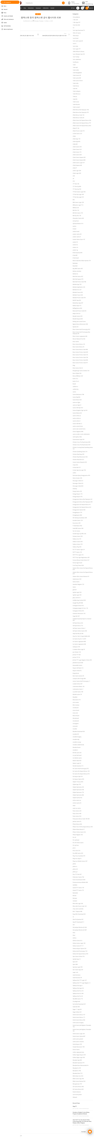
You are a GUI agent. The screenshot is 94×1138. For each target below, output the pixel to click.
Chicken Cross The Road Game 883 (81, 442)
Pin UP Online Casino (78, 842)
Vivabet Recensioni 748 (78, 1047)
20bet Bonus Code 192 (78, 115)
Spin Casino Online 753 (79, 956)
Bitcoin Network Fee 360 (79, 339)
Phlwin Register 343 (78, 834)
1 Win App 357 (76, 22)
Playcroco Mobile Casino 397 (80, 861)
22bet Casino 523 (77, 149)
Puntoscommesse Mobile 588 (80, 882)
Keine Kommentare (84, 1108)
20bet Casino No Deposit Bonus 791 (82, 123)
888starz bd (76, 207)
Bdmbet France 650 (78, 292)
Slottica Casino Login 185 (79, 943)
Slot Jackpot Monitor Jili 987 (80, 930)
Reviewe (75, 898)
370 (74, 181)
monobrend (76, 721)
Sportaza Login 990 (77, 967)
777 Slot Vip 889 (77, 186)
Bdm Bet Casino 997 (78, 276)
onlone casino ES (77, 803)
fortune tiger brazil (77, 562)
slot (74, 924)
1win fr (74, 43)
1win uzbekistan (77, 59)
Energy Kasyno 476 (77, 496)
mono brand (76, 710)
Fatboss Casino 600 (78, 541)
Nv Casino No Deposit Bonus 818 (81, 774)
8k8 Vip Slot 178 (77, 215)
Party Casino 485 (77, 813)
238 (74, 176)
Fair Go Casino (76, 531)
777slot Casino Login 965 (79, 191)
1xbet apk (75, 67)
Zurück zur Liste (38, 34)
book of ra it (76, 381)
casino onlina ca (77, 415)
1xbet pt (75, 96)
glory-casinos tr (76, 597)
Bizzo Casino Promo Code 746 (80, 357)
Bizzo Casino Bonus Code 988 (80, 349)
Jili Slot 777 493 (77, 654)
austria (74, 226)
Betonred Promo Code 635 (79, 311)
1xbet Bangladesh (77, 72)
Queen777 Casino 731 (78, 890)
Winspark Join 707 (77, 1084)
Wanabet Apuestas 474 (78, 1062)
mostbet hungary (77, 736)
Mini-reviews (76, 705)
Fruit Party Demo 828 (78, 565)
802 (74, 199)
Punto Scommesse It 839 (79, 879)
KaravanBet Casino (77, 665)
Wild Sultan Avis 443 (78, 1076)
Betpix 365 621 (76, 313)
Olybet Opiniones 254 (78, 787)
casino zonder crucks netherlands (81, 434)
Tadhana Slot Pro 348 (78, 993)
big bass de (75, 326)
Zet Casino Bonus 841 (78, 1089)
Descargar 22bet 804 (78, 486)
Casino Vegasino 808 (78, 431)
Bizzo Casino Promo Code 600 (80, 352)
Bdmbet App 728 (77, 284)
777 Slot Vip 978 (77, 189)
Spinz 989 (75, 964)
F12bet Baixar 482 (77, 525)
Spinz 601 (75, 961)
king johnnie (76, 673)
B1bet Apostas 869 (77, 252)
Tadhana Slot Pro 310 (78, 991)
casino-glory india (77, 437)
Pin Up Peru (76, 845)
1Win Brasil (76, 35)
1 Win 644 (75, 19)
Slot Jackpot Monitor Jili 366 (80, 927)
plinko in (75, 866)
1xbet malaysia (76, 91)
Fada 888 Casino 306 (78, 528)
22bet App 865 (76, 141)
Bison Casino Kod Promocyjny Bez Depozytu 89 (81, 332)
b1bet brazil (76, 258)
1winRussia (75, 62)
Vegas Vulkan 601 (77, 1012)
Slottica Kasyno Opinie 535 (79, 948)
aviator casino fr (77, 236)
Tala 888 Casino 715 (78, 998)
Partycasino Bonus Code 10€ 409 (81, 819)
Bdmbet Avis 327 (77, 289)
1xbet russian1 (76, 107)
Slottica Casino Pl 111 (78, 946)
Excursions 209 (76, 523)
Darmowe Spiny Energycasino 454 (81, 475)
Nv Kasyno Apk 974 (78, 776)
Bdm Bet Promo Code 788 (79, 281)
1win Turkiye (76, 56)
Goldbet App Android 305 (79, 600)
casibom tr (75, 386)
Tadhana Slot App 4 (77, 985)
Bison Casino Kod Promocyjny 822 (81, 329)
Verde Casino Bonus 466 (79, 1020)
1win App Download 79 (79, 30)
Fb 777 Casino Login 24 (79, 549)
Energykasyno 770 (77, 512)
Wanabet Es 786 (77, 1070)
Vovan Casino (76, 1049)
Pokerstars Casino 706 (78, 877)
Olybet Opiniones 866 (78, 795)
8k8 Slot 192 (76, 210)
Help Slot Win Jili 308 (78, 633)
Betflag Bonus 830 (77, 308)
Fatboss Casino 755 (78, 544)
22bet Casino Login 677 (79, 162)
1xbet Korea (76, 86)
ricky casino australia (78, 909)
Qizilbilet (75, 885)
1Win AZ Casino (77, 33)
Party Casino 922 (77, 816)
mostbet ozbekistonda (78, 744)
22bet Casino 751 (77, 152)
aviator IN (75, 242)
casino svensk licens (78, 426)
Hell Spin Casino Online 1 (79, 628)
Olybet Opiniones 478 (78, 789)
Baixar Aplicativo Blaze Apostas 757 (82, 260)
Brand (74, 384)
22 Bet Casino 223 (77, 133)
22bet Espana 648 (77, 165)
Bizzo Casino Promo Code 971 (80, 362)
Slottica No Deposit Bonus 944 (80, 953)
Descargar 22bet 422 (78, 483)
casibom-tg (75, 389)
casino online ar (77, 418)
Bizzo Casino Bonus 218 (79, 344)
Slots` (74, 935)
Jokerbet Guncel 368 (78, 662)
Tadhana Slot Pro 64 (78, 996)
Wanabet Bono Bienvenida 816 (80, 1065)
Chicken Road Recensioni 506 (80, 457)
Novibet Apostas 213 (78, 766)
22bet (74, 136)
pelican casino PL (77, 821)
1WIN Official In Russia (78, 51)
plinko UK (75, 869)
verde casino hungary (78, 1022)
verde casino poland (78, 1039)
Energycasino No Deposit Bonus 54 (81, 504)
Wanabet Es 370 (77, 1068)
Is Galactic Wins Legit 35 (79, 649)
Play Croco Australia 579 (79, 856)
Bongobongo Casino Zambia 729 (81, 370)
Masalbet (75, 697)
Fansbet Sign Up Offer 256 (79, 533)
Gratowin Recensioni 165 (79, 613)
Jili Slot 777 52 (76, 657)
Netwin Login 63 (77, 763)
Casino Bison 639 (77, 399)
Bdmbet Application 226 (79, 287)
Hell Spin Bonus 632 (78, 623)
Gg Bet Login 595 (77, 595)
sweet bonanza (76, 975)
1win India (75, 46)
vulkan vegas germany (78, 1052)
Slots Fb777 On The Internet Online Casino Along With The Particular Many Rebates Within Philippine (82, 1121)
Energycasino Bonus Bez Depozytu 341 (82, 499)
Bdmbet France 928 (78, 295)
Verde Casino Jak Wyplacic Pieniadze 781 (82, 1030)
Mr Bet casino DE (77, 752)
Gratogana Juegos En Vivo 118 (80, 608)
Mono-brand (76, 715)
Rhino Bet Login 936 (78, 903)
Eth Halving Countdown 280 (80, 517)
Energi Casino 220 (77, 491)
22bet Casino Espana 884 (79, 160)
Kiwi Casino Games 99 (78, 676)
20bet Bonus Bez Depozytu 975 (81, 112)
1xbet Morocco (76, 94)
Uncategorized (76, 1001)
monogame (76, 723)
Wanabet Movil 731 (78, 1073)
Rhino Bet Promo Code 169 (80, 906)
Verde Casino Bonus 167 (79, 1014)
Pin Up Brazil (76, 840)
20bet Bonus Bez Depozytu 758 (81, 109)
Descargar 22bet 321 (78, 480)
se (73, 916)
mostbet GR (76, 734)
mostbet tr (75, 750)
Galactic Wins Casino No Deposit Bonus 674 (83, 568)
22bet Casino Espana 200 (79, 157)
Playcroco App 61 (77, 858)
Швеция (75, 1097)
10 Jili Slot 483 (76, 25)
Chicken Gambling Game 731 (80, 451)
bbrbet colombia (77, 271)
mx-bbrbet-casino (77, 758)
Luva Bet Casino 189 (78, 691)
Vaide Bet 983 (76, 1006)
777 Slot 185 (76, 184)
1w (73, 27)
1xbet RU (75, 99)
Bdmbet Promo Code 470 (79, 297)
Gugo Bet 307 (76, 616)
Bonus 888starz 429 (78, 376)
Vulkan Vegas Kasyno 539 (79, 1055)
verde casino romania (78, 1041)
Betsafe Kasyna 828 (78, 319)
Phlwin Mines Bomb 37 (79, 829)
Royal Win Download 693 (79, 914)
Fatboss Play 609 (77, 547)
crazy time (75, 465)
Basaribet (75, 266)
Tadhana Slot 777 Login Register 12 (81, 983)
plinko (74, 864)
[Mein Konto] (78, 8)
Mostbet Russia (76, 747)
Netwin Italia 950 (77, 760)
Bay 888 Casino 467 (78, 268)
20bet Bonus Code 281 (78, 117)
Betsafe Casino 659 (77, 316)
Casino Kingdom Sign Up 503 (80, 410)
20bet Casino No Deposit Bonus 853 (82, 125)
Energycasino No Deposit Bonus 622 (82, 507)
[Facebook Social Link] (72, 8)
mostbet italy (76, 739)
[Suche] (63, 3)
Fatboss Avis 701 (77, 539)
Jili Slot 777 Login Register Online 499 (82, 660)
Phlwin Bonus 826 (77, 824)
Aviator (74, 229)
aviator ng (75, 250)
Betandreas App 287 (78, 303)
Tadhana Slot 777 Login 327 (80, 980)
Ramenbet (75, 893)
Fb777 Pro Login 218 (78, 555)
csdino (74, 472)
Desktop (75, 488)
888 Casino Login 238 (78, 202)
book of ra (75, 378)
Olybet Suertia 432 (77, 797)
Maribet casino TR (77, 694)
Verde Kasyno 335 (77, 1044)
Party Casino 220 (77, 811)
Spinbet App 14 (76, 959)
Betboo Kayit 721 (77, 305)
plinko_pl (75, 871)
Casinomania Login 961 (79, 439)
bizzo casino (76, 341)
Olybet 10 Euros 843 (78, 781)
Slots (74, 932)
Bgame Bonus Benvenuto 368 (80, 324)
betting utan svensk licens (79, 321)
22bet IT (75, 168)
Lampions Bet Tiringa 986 (79, 678)
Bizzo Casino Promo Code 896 (80, 360)
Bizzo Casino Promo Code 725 (80, 354)
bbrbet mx (75, 274)
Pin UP (74, 837)
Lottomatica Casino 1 (78, 689)
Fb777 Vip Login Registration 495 (81, 557)
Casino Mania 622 (77, 413)
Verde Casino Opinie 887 (79, 1036)
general (74, 589)
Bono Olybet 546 (77, 373)
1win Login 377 (77, 49)
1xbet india (75, 83)
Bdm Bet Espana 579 (78, 279)
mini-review (76, 702)
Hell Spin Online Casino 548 (80, 631)
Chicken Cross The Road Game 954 (81, 444)
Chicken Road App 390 (78, 454)
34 (73, 178)
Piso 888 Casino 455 (78, 853)
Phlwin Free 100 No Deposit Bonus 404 (83, 826)
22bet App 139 (76, 139)
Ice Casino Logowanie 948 (79, 644)
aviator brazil (76, 231)
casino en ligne (76, 402)
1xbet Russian (76, 104)
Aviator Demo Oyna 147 (79, 239)
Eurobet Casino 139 (78, 520)
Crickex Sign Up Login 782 (79, 470)
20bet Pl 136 (76, 128)
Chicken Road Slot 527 (78, 459)
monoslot (75, 726)
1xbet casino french (78, 80)
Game (74, 587)
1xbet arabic (76, 70)
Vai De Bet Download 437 (79, 1004)
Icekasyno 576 (76, 646)
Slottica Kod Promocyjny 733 (80, 951)
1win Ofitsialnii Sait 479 (79, 54)
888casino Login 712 (78, 205)
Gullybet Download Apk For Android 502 (82, 619)
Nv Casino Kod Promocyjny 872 (81, 768)
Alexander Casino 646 (78, 218)
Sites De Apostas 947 (78, 919)
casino (74, 392)
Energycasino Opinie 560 (79, 510)
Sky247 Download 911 (78, 922)
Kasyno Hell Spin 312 (78, 668)
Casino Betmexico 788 (78, 394)
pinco (74, 848)
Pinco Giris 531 (76, 850)
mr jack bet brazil (77, 755)
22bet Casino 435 (77, 146)
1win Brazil (75, 38)
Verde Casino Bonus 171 (79, 1017)
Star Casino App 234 (78, 969)
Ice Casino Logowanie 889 (79, 641)
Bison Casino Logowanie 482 (80, 336)
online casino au (77, 800)
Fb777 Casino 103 (77, 552)
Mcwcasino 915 (77, 699)
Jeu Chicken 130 (77, 652)
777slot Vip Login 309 (78, 194)
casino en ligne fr (77, 405)
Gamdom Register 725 (78, 584)
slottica (74, 938)
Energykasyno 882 (77, 515)
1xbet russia (76, 101)
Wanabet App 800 (77, 1060)
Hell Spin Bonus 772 (78, 625)
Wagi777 (75, 1106)
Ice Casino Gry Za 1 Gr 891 (79, 639)
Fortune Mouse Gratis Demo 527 (81, 560)
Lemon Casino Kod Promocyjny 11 (81, 681)
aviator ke (75, 244)
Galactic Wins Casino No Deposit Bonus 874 (83, 572)
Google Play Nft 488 (78, 603)
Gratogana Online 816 (78, 611)
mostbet (75, 729)
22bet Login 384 (77, 170)
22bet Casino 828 (77, 154)
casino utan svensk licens (79, 429)
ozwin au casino (77, 808)
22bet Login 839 (77, 173)
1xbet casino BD (77, 78)
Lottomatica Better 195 (78, 686)
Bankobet (75, 263)
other (74, 805)
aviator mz (75, 247)
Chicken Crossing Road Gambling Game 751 (83, 448)
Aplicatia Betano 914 (78, 223)
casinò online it (76, 421)
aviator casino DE (77, 234)
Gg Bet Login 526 (77, 592)
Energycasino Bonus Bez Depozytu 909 (82, 502)
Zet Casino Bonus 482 (78, 1086)
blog (74, 365)
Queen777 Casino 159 (78, 887)
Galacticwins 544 (77, 579)
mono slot (75, 713)
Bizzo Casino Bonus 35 (78, 347)
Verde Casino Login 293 (79, 1033)
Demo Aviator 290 (77, 478)
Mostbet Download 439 (79, 731)
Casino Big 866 (76, 397)
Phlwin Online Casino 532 (79, 832)
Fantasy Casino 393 (78, 536)
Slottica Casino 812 (77, 940)
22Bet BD (75, 144)
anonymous (76, 221)
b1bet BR (75, 255)
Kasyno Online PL (77, 670)
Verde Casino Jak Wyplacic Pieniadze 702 (82, 1026)
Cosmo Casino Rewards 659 (80, 462)
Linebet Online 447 (77, 684)
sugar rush (75, 972)
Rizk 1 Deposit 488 (77, 911)
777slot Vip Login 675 (78, 197)
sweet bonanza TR (77, 977)
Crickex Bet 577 (77, 467)
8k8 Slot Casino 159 (78, 213)
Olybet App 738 (77, 784)
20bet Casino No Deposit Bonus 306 (82, 120)
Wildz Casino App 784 (78, 1078)
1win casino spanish (78, 41)
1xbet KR (38, 14)
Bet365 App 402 (77, 300)
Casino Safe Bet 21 (77, 423)
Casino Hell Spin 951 (78, 407)
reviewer (75, 901)
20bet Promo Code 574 (79, 131)
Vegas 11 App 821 (77, 1009)
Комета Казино (77, 1092)
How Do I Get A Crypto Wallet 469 (81, 636)
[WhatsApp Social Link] (74, 8)
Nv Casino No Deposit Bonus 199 (81, 771)
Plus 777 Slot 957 (77, 874)
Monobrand (76, 718)
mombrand (75, 707)
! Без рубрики (76, 17)
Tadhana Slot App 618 (78, 988)
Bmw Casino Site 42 (78, 368)
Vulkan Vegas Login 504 (79, 1057)
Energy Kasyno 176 (77, 494)
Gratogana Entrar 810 (78, 605)
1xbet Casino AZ (77, 75)
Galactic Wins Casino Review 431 (81, 576)
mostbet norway (77, 742)
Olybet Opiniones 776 (78, 792)
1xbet (74, 64)
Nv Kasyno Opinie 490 (78, 779)
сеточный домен (77, 1094)
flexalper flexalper (39, 21)
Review (74, 895)
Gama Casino (76, 581)
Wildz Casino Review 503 (79, 1081)
